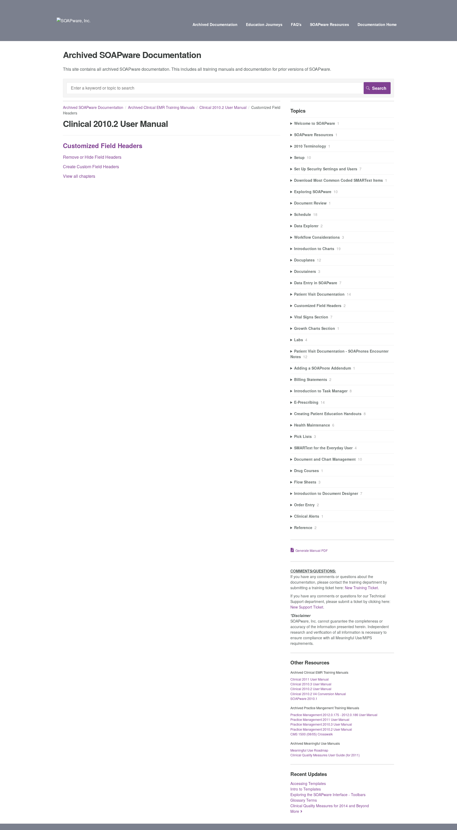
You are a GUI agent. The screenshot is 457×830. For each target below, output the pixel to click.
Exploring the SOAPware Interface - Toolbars (327, 794)
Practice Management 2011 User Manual (319, 719)
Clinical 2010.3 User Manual (310, 684)
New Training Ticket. (362, 587)
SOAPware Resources (329, 24)
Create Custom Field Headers (91, 166)
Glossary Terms (303, 800)
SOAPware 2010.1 (303, 698)
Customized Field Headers (102, 145)
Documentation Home (377, 24)
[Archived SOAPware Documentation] (73, 20)
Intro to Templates (305, 789)
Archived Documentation (215, 24)
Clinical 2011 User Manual (309, 679)
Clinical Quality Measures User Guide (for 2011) (325, 755)
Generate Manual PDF (311, 550)
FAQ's (296, 24)
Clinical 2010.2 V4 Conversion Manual (318, 693)
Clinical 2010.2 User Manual (222, 107)
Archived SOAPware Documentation (93, 107)
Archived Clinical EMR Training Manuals (161, 107)
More (294, 811)
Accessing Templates (308, 783)
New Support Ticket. (307, 607)
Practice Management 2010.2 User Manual (321, 729)
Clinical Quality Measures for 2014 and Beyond (329, 805)
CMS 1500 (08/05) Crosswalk (311, 734)
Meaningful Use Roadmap (309, 750)
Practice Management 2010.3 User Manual (321, 724)
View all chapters (79, 176)
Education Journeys (264, 24)
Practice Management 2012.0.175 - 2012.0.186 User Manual (333, 714)
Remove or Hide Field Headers (92, 157)
